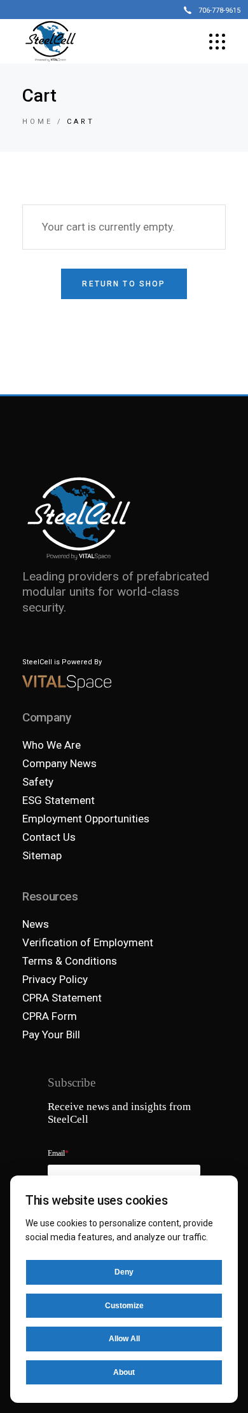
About (124, 1372)
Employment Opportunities (85, 818)
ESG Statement (58, 800)
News (35, 924)
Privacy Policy (55, 979)
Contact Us (49, 837)
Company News (59, 763)
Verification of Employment (87, 942)
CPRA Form (49, 1016)
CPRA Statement (62, 997)
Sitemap (42, 855)
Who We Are (51, 745)
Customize (124, 1305)
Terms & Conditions (69, 960)
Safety (37, 781)
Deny (124, 1272)
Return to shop (123, 283)
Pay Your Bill (51, 1034)
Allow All (124, 1338)
